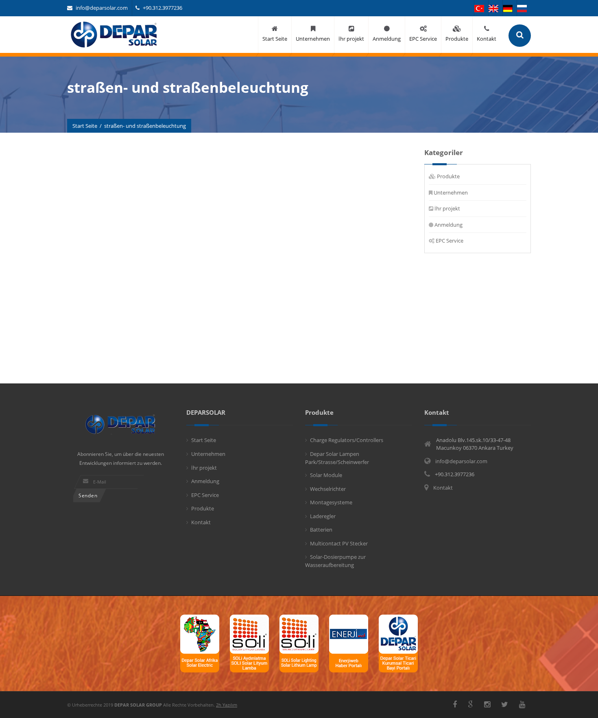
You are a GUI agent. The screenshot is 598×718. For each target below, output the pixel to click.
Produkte (448, 176)
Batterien (321, 529)
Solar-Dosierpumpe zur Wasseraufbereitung (335, 561)
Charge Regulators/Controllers (346, 440)
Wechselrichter (328, 489)
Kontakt (201, 522)
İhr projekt (447, 208)
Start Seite (84, 125)
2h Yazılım (226, 705)
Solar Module (326, 475)
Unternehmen (451, 192)
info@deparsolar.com (102, 7)
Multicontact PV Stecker (339, 543)
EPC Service (449, 240)
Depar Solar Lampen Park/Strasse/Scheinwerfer (337, 458)
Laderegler (323, 516)
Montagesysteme (331, 502)
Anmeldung (448, 224)
